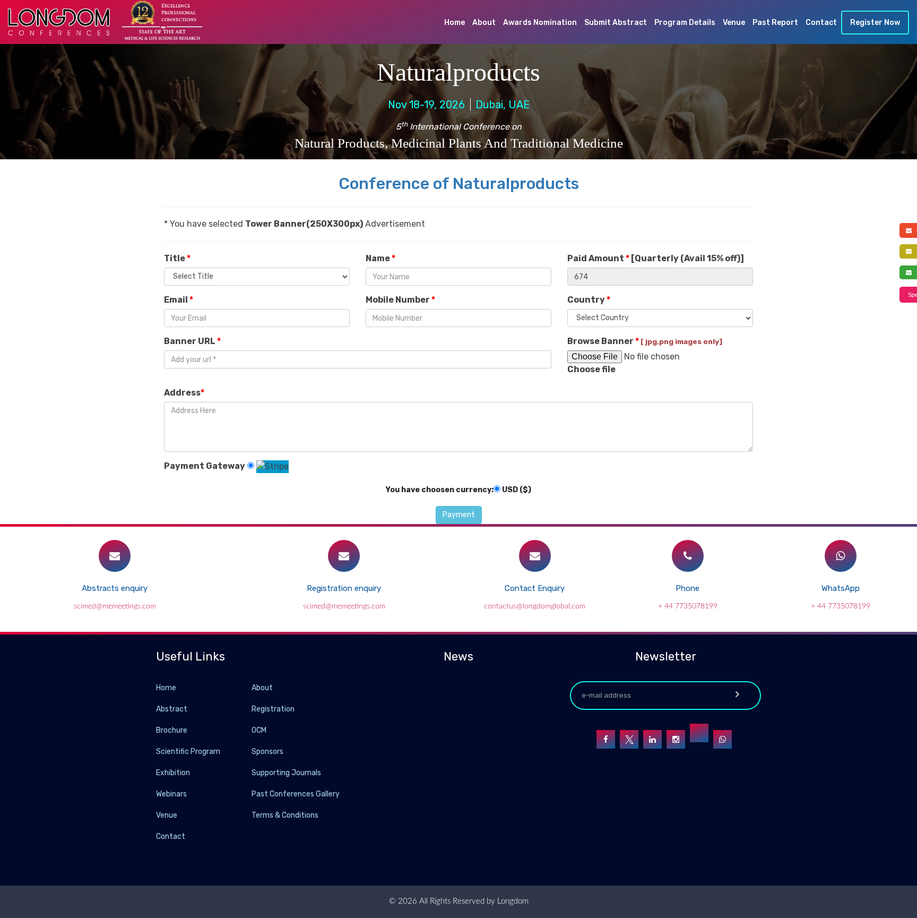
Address (184, 393)
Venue (734, 22)
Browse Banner (644, 341)
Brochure (171, 730)
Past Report (775, 22)
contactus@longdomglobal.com (534, 606)
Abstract (171, 709)
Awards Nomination (540, 22)
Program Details (684, 22)
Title (177, 258)
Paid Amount (655, 258)
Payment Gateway (204, 466)
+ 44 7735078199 (687, 606)
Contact (821, 22)
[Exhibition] (250, 772)
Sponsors (267, 751)
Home (454, 22)
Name (380, 258)
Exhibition (173, 772)
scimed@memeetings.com (115, 606)
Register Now (875, 22)
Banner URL (192, 341)
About (484, 22)
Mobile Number (400, 300)
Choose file (591, 369)
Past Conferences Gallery (296, 794)
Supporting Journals (286, 772)
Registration (273, 709)
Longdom (512, 901)
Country (588, 300)
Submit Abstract (615, 22)
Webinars (171, 794)
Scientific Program (188, 751)
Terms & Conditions (285, 815)
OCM (259, 730)
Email (178, 300)
